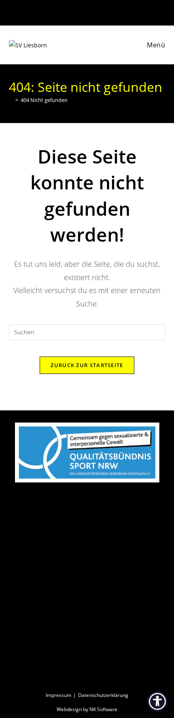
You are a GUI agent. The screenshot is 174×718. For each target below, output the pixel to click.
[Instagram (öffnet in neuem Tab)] (91, 11)
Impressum (58, 695)
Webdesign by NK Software (87, 709)
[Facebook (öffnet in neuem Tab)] (83, 11)
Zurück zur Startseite (87, 365)
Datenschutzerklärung (103, 695)
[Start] (11, 100)
